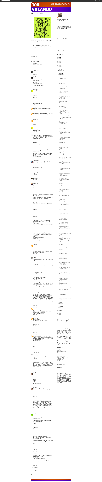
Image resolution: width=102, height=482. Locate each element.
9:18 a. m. (35, 396)
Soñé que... (61, 183)
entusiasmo (66, 329)
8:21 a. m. (35, 68)
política (65, 338)
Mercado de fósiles (62, 149)
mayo (60, 303)
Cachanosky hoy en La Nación (63, 204)
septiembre (61, 74)
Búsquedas (33, 15)
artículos (69, 320)
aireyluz (66, 319)
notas (58, 337)
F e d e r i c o (35, 352)
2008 (59, 310)
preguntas (59, 340)
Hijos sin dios (59, 350)
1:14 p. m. (35, 174)
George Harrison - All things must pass (65, 157)
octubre (60, 73)
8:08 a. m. (33, 56)
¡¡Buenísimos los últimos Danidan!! (64, 293)
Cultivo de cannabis (62, 88)
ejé (63, 328)
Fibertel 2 (60, 152)
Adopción (60, 82)
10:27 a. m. (35, 109)
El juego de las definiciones (61, 351)
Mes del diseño (61, 102)
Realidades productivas (62, 252)
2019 (59, 57)
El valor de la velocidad (62, 209)
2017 (59, 58)
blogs (68, 321)
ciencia (70, 322)
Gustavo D (34, 264)
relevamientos (59, 341)
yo (57, 344)
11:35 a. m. (35, 350)
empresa (68, 328)
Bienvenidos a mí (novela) (61, 356)
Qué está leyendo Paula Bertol (63, 178)
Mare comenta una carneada (63, 235)
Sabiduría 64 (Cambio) (62, 264)
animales (61, 320)
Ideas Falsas (59, 360)
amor (70, 319)
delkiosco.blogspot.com (36, 167)
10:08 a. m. (35, 104)
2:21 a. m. (35, 253)
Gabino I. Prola (35, 307)
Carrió (60, 214)
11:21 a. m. (35, 279)
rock (65, 341)
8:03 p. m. (35, 207)
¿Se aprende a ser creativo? (63, 243)
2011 (59, 66)
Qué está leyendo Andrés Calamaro (64, 77)
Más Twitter (61, 280)
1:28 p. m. (35, 358)
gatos (66, 331)
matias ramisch (35, 112)
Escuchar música (61, 205)
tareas (69, 342)
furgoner (34, 89)
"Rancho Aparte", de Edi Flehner (64, 198)
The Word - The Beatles (62, 92)
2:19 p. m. (35, 370)
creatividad (66, 324)
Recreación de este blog (63, 203)
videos (66, 343)
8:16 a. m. (35, 332)
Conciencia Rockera (60, 363)
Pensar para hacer (60, 352)
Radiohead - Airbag (62, 199)
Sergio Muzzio (35, 76)
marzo (60, 306)
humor (58, 332)
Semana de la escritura (62, 218)
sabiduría (69, 341)
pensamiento (67, 337)
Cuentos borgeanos (62, 106)
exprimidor (64, 330)
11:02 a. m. (35, 273)
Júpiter (60, 196)
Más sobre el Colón (62, 119)
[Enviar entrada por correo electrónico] (36, 56)
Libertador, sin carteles (62, 131)
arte (65, 320)
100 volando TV (60, 319)
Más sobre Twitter (62, 98)
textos (58, 343)
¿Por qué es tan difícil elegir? (63, 175)
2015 (59, 61)
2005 (59, 314)
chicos (66, 322)
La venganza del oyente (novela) (62, 349)
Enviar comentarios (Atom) (39, 470)
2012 (59, 65)
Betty (34, 372)
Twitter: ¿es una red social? (63, 289)
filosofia (58, 331)
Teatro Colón (61, 139)
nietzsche (67, 336)
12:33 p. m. (35, 165)
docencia (67, 327)
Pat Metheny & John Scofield (63, 213)
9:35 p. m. (35, 216)
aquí (65, 28)
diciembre (60, 70)
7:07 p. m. (35, 179)
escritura (58, 330)
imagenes (69, 332)
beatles (64, 321)
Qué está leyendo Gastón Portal (64, 195)
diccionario (59, 327)
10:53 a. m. (35, 124)
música (61, 336)
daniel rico (34, 119)
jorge (34, 63)
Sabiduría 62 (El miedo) (62, 294)
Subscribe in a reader (61, 50)
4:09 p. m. (35, 465)
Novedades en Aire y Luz (63, 83)
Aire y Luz (60, 269)
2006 (59, 313)
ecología (58, 328)
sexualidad (61, 342)
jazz (65, 333)
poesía (58, 338)
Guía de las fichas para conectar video (65, 250)
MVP (34, 413)
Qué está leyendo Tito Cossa (63, 223)
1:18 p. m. (35, 411)
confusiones (67, 323)
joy (69, 333)
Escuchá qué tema (60, 359)
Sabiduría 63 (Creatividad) (63, 283)
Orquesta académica (62, 127)
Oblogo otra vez (61, 245)
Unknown (34, 244)
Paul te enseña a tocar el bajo (63, 222)
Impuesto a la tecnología (63, 219)
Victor (34, 182)
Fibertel (60, 164)
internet (61, 333)
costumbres (59, 324)
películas (61, 337)
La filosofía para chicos (61, 364)
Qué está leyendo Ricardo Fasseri (64, 121)
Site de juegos (61, 249)
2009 (59, 69)
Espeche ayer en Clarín (62, 78)
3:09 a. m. (35, 314)
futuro (63, 331)
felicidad (69, 330)
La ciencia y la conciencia (63, 143)
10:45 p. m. (35, 449)
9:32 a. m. (35, 95)
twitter (62, 343)
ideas (63, 332)
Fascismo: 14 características (63, 91)
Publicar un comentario (34, 467)
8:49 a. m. (35, 74)
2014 (59, 62)
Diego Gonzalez (35, 70)
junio (60, 302)
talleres (65, 342)
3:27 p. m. (35, 305)
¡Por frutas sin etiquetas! (63, 272)
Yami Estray (35, 160)
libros (58, 335)
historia (69, 331)
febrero (60, 307)
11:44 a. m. (35, 131)
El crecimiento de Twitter (63, 253)
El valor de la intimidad (62, 128)
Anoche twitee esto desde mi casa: (64, 107)
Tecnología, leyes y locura (63, 101)
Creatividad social (62, 158)
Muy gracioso (61, 244)
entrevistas (59, 329)
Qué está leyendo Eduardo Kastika (64, 282)
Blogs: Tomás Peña (62, 142)
